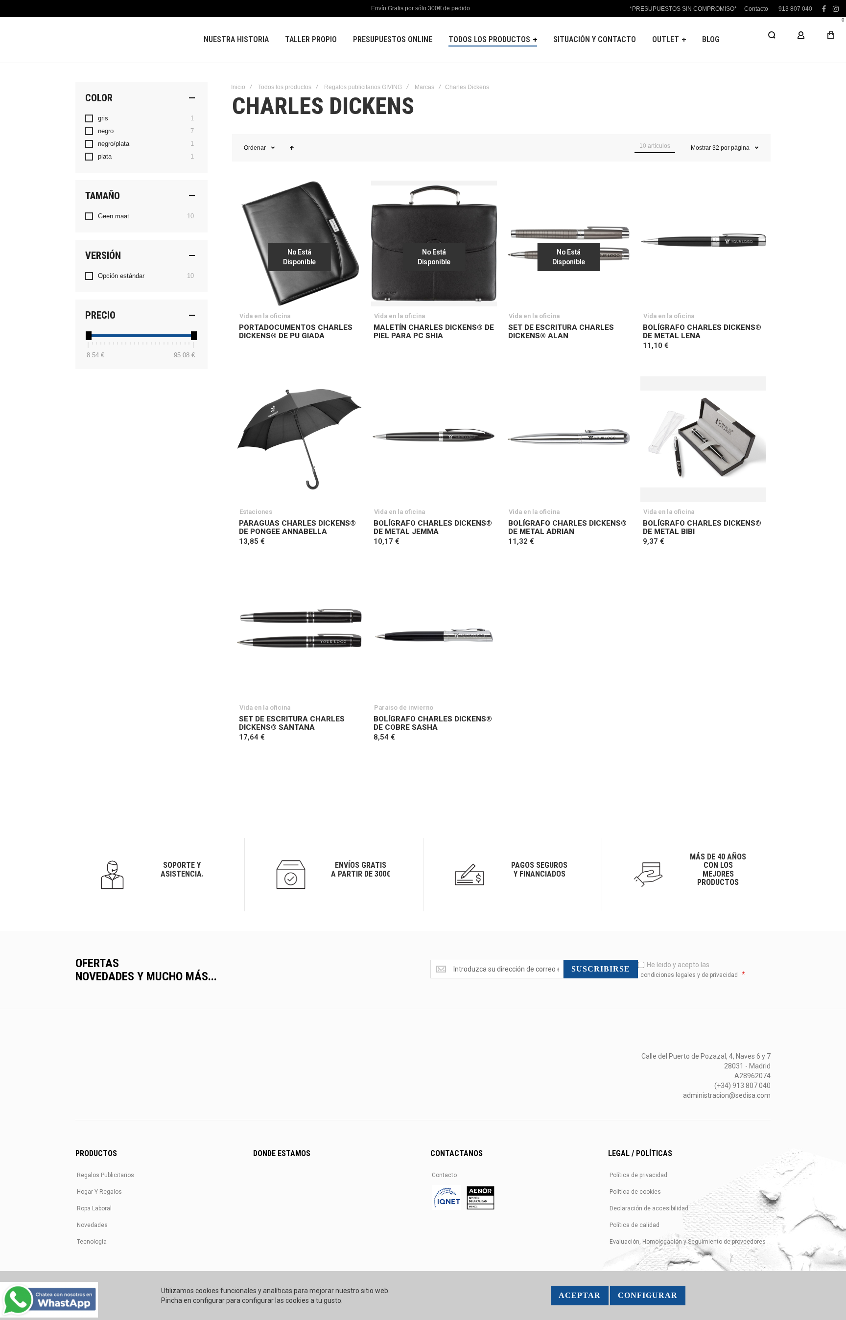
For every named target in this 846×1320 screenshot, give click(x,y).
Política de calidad (634, 1225)
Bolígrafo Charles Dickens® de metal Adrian (567, 527)
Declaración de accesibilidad (649, 1208)
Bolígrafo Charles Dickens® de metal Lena (702, 331)
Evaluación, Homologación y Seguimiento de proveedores (688, 1241)
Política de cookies (635, 1191)
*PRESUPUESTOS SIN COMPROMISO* (683, 8)
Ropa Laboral (94, 1208)
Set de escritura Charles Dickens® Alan (561, 331)
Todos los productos (284, 87)
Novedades (92, 1225)
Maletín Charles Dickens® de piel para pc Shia (434, 331)
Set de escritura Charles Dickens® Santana (292, 723)
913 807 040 (795, 8)
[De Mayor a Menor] (292, 148)
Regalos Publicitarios (105, 1175)
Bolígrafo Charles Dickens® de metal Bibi (702, 527)
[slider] (88, 335)
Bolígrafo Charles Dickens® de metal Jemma (433, 527)
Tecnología (92, 1241)
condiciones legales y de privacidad (689, 975)
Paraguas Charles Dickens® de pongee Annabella (297, 527)
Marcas (424, 87)
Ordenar (255, 147)
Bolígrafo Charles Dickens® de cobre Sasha (433, 723)
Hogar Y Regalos (99, 1191)
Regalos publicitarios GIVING (363, 87)
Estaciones (255, 511)
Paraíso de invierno (403, 707)
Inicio (238, 87)
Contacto (756, 8)
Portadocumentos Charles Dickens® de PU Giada (295, 331)
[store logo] (80, 40)
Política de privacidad (638, 1175)
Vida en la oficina (264, 316)
